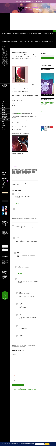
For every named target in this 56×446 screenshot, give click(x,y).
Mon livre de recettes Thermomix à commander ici (47, 115)
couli (36, 169)
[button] (48, 84)
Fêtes (36, 38)
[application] (47, 84)
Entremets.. (31, 38)
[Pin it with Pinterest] (51, 127)
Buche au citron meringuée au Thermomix (47, 111)
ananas (22, 169)
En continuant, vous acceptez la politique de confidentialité (5, 253)
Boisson (11, 36)
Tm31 (26, 173)
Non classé (21, 41)
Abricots (18, 169)
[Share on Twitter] (45, 127)
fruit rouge (34, 170)
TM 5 (23, 173)
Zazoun (21, 58)
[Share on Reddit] (48, 127)
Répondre (17, 203)
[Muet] (51, 94)
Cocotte (15, 36)
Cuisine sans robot (17, 38)
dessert (17, 170)
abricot (14, 169)
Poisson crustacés (38, 41)
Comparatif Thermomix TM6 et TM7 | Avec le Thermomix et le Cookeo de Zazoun (47, 114)
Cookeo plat (40, 36)
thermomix (19, 173)
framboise (26, 170)
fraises (22, 170)
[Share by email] (45, 129)
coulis (14, 170)
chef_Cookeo (43, 106)
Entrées (27, 38)
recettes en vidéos (46, 33)
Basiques (7, 36)
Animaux (51, 33)
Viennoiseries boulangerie (4, 163)
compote (19, 36)
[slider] (47, 94)
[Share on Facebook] (42, 127)
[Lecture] (42, 94)
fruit (30, 170)
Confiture (24, 36)
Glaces (47, 38)
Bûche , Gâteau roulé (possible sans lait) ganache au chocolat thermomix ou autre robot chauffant (24, 183)
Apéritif (3, 36)
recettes (14, 173)
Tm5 (29, 173)
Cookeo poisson (46, 36)
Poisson (32, 41)
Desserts (23, 38)
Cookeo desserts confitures (31, 36)
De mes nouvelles (4, 220)
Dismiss (40, 1)
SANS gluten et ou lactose (4, 156)
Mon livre (40, 33)
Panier (3, 170)
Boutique (3, 168)
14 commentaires (28, 58)
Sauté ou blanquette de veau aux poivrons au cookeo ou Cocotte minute (47, 103)
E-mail (13, 375)
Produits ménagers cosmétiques (47, 41)
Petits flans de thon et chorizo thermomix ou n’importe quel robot (23, 178)
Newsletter (3, 46)
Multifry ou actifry (14, 41)
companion (27, 169)
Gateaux (43, 38)
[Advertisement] (28, 21)
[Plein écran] (53, 94)
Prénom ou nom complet (4, 244)
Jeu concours (52, 38)
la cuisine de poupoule (18, 193)
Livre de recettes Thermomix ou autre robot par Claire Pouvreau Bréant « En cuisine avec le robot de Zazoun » (19, 33)
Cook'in (32, 169)
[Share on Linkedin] (42, 129)
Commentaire (15, 357)
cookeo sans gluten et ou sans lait (7, 38)
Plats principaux (26, 41)
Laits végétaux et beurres (6, 41)
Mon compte (4, 172)
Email (3, 248)
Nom (13, 371)
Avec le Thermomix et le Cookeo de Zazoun (11, 31)
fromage (39, 38)
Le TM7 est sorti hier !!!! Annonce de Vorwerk (47, 118)
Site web (13, 380)
